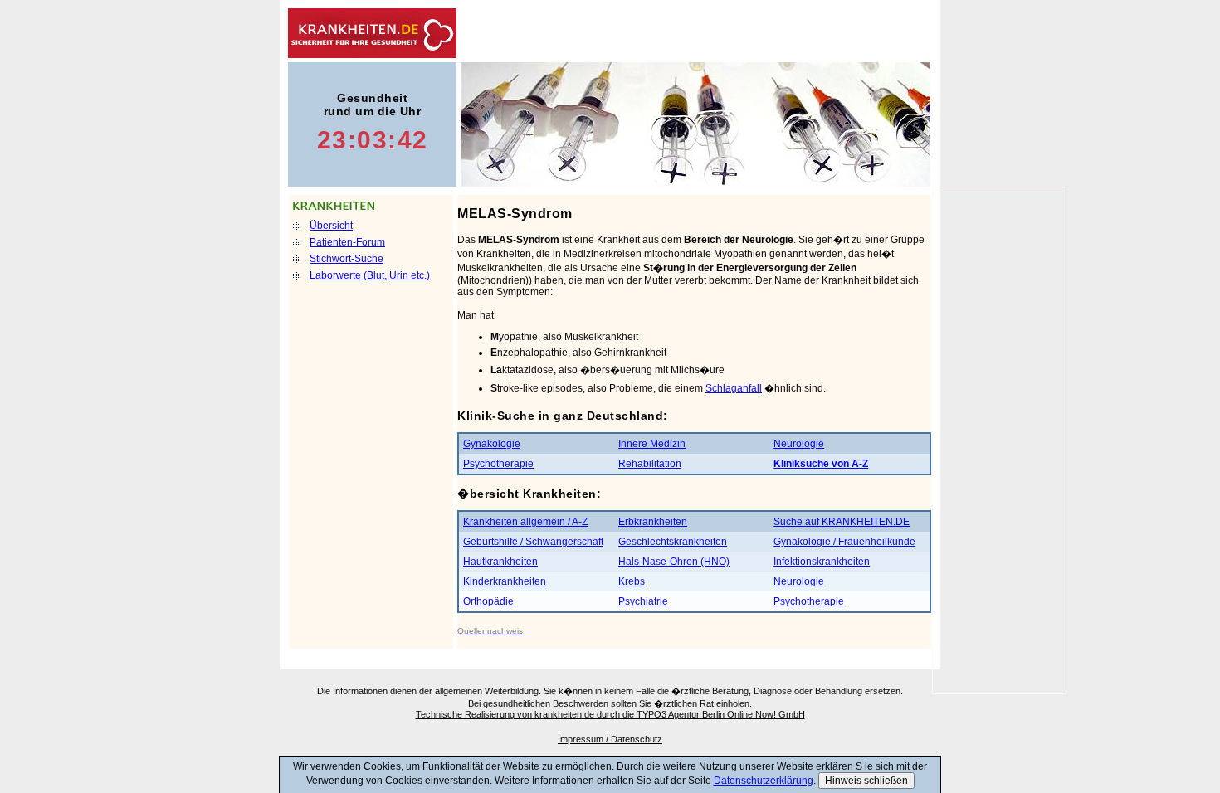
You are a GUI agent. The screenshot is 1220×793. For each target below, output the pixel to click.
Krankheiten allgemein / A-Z (525, 522)
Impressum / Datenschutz (610, 739)
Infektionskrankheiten (821, 561)
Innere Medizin (652, 444)
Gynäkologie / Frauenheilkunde (844, 541)
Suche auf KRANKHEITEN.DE (841, 522)
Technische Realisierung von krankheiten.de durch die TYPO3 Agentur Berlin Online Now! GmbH (610, 714)
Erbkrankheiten (652, 522)
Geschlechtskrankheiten (672, 541)
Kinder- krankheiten (735, 33)
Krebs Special (656, 33)
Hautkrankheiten (500, 561)
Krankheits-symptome (578, 33)
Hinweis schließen (866, 780)
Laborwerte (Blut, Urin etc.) (370, 275)
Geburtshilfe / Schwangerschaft (533, 541)
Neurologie (798, 444)
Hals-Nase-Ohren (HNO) (674, 561)
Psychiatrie (643, 601)
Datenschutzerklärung (763, 780)
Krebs (631, 581)
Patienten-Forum (347, 242)
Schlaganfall (733, 388)
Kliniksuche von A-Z (820, 463)
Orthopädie (488, 601)
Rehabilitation (649, 463)
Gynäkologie (491, 444)
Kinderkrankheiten (504, 581)
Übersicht (331, 225)
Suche (812, 33)
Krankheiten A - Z (500, 33)
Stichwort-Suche (346, 259)
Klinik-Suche (891, 33)
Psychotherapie (498, 463)
